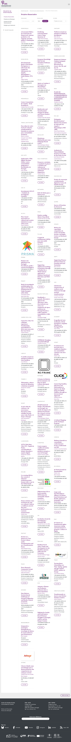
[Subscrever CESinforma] (47, 719)
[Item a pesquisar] (33, 21)
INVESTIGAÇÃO (24, 10)
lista (39, 21)
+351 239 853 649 (54, 709)
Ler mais (24, 52)
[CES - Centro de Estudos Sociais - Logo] (6, 3)
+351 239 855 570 (31, 709)
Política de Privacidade (6, 709)
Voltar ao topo (65, 695)
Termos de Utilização (6, 710)
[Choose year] (60, 21)
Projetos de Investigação (37, 10)
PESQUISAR (24, 18)
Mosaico (45, 21)
